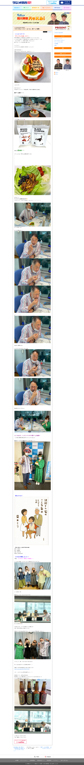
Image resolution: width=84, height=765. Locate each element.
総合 (56, 45)
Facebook (49, 31)
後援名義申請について (41, 760)
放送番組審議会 (32, 760)
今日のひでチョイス (58, 38)
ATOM (56, 74)
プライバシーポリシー (24, 760)
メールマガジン (55, 760)
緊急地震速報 (49, 760)
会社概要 (16, 760)
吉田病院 (56, 43)
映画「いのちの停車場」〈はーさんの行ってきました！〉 (46, 748)
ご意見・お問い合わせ (64, 760)
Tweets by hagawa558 (59, 32)
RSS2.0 (56, 72)
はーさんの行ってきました (60, 40)
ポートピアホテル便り (59, 41)
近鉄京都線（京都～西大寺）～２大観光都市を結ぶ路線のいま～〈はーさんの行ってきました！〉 (19, 749)
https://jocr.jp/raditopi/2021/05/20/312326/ (21, 669)
